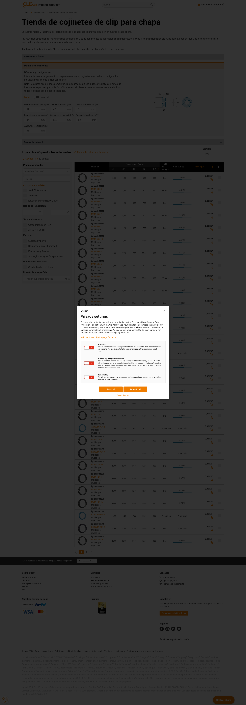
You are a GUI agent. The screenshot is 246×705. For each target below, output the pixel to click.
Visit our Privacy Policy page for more (98, 337)
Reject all (111, 389)
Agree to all (135, 389)
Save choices (123, 395)
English (84, 311)
